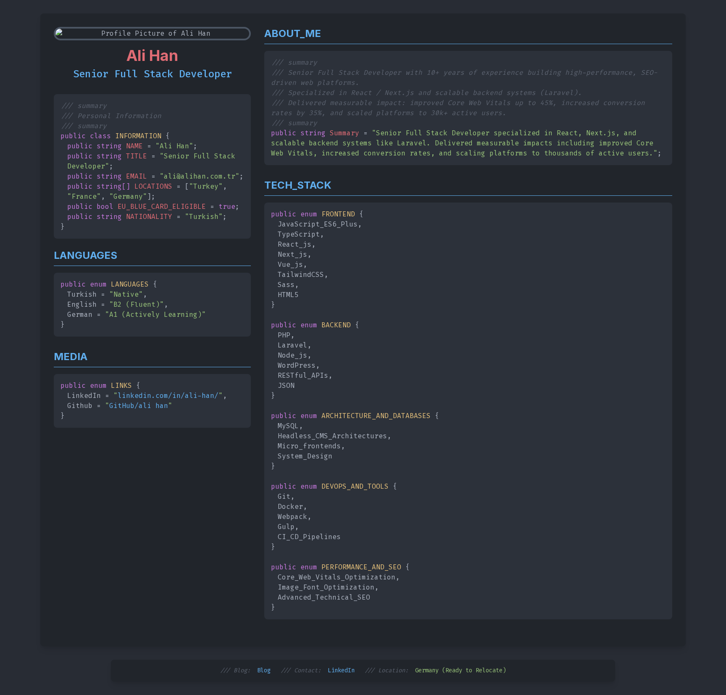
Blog (264, 670)
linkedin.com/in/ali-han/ (168, 395)
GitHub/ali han (138, 405)
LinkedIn (341, 670)
